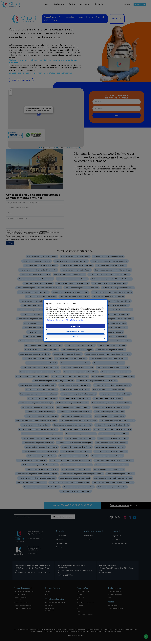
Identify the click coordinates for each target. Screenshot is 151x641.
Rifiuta (75, 337)
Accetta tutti (75, 326)
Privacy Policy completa (74, 320)
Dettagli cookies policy (55, 320)
